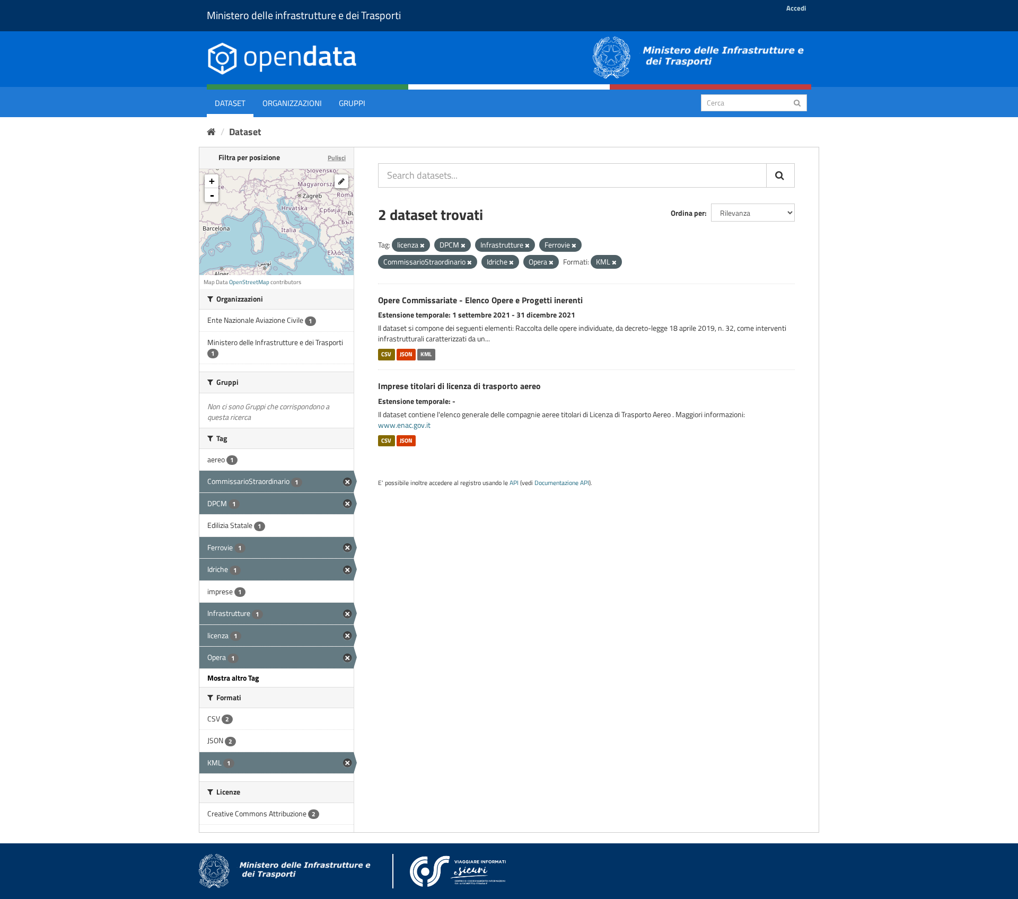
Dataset (230, 103)
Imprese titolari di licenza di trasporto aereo (459, 386)
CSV (386, 354)
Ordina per (688, 212)
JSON (406, 354)
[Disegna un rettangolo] (341, 181)
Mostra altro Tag (233, 677)
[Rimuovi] (422, 245)
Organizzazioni (292, 103)
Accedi (796, 8)
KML (426, 354)
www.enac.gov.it (404, 424)
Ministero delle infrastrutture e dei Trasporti (304, 15)
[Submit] (797, 102)
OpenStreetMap (249, 282)
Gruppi (352, 103)
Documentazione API (561, 483)
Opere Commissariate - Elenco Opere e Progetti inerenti (480, 300)
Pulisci (337, 158)
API (514, 483)
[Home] (211, 132)
